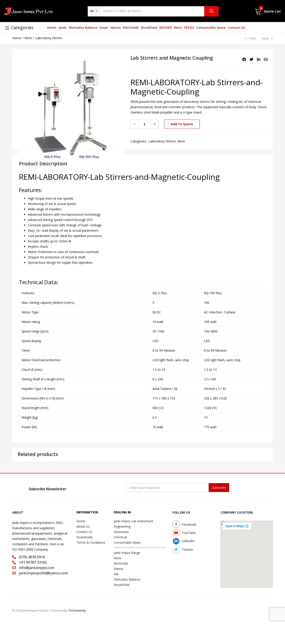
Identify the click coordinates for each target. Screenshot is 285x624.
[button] (94, 11)
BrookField (149, 27)
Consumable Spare (211, 27)
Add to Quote (182, 124)
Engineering (122, 526)
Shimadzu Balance (83, 27)
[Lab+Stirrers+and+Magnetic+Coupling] (251, 59)
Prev (252, 38)
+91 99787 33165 (32, 562)
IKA (116, 574)
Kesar (104, 27)
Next (265, 38)
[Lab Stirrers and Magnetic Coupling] (244, 59)
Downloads (84, 537)
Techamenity (77, 610)
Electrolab (131, 27)
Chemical (120, 537)
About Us (83, 526)
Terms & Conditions (90, 542)
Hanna (115, 27)
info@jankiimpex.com (36, 567)
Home (51, 27)
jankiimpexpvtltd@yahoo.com (43, 573)
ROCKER (165, 27)
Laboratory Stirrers (48, 38)
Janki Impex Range (127, 553)
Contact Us (236, 27)
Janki (62, 27)
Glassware (121, 532)
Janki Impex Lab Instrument (133, 521)
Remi (178, 27)
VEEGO (189, 27)
